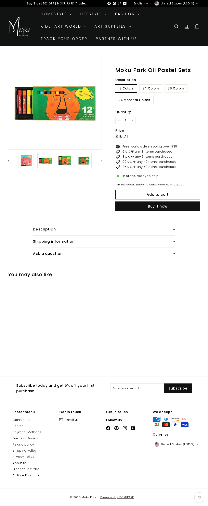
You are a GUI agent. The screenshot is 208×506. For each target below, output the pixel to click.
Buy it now (158, 206)
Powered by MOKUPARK (117, 497)
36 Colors (176, 88)
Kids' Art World (62, 26)
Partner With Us (116, 38)
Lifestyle (92, 13)
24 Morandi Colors (134, 100)
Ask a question (48, 253)
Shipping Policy (25, 451)
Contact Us (21, 420)
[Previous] (10, 161)
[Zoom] (55, 102)
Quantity (123, 112)
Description (44, 229)
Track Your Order (64, 38)
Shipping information (54, 241)
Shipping (142, 184)
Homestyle (55, 13)
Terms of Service (26, 438)
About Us (20, 463)
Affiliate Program (26, 475)
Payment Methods (27, 432)
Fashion (126, 13)
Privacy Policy (23, 457)
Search (18, 426)
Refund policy (23, 444)
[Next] (99, 161)
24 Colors (151, 88)
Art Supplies (111, 26)
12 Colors (126, 88)
